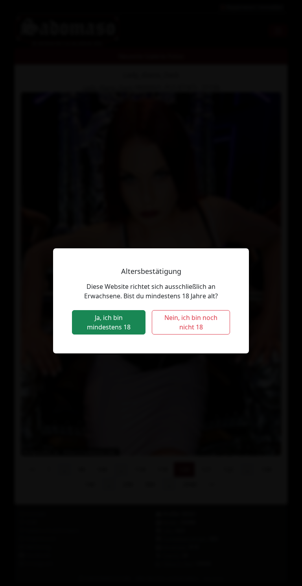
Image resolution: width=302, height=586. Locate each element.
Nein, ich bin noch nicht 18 (190, 322)
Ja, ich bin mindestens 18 (109, 322)
